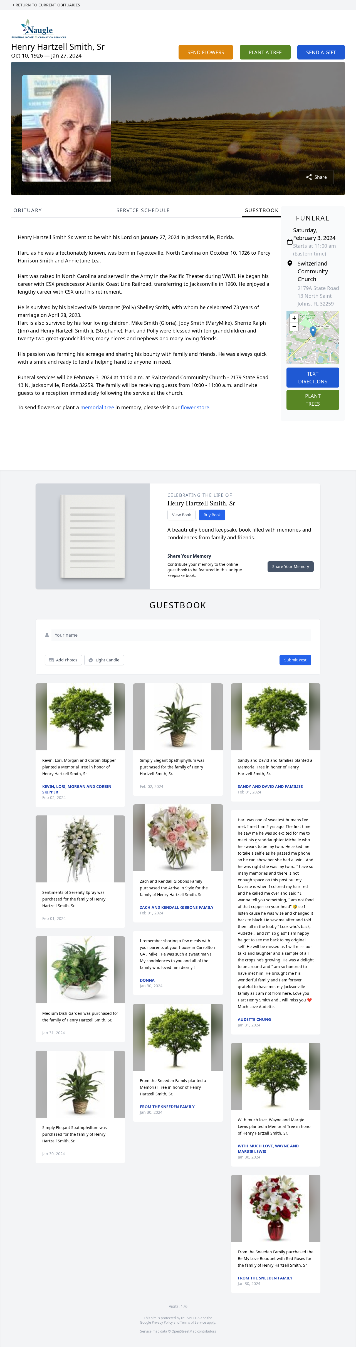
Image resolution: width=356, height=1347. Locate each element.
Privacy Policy (162, 1322)
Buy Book (212, 514)
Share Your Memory (290, 566)
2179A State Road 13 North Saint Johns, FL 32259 (318, 296)
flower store (195, 407)
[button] (313, 332)
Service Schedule (143, 210)
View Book (181, 514)
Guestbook (261, 210)
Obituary (27, 210)
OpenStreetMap (184, 1331)
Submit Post (295, 660)
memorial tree (97, 407)
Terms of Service (193, 1322)
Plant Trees (313, 400)
